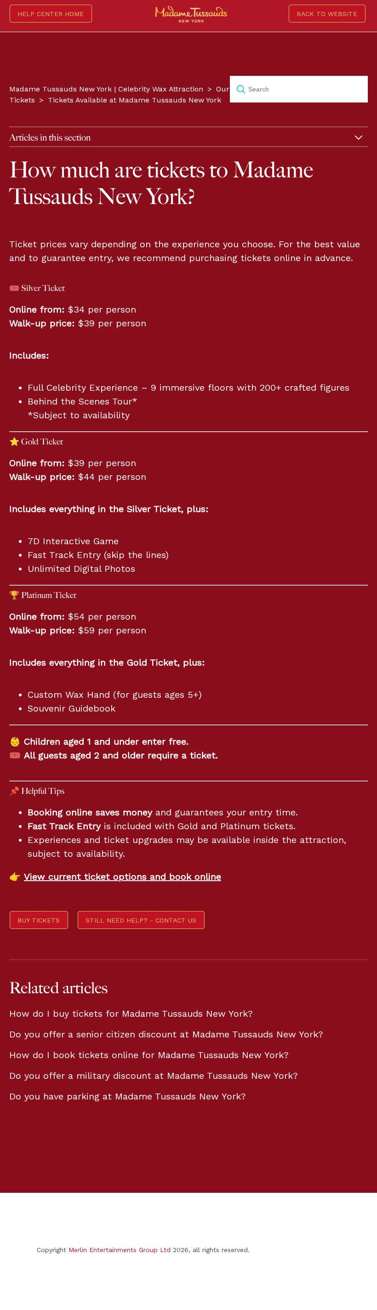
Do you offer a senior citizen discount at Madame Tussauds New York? (166, 1034)
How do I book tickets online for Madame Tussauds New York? (149, 1054)
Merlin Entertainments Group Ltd (120, 1249)
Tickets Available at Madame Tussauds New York (134, 100)
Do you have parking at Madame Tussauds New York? (127, 1096)
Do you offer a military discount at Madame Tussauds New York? (153, 1075)
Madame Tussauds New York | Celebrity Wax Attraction (106, 89)
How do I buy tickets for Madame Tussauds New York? (131, 1013)
